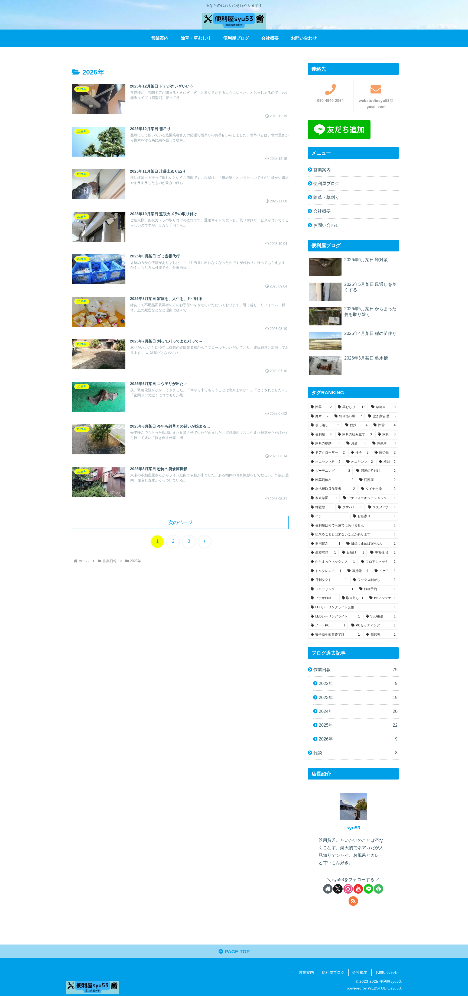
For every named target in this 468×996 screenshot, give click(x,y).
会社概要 (322, 211)
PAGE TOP (236, 951)
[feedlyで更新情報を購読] (378, 889)
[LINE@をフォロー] (368, 889)
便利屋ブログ (326, 183)
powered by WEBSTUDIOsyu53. (374, 988)
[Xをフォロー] (338, 889)
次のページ (180, 522)
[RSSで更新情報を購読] (353, 901)
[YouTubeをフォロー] (358, 889)
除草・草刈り (326, 197)
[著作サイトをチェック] (328, 889)
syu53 (353, 827)
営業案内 (322, 169)
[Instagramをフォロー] (348, 889)
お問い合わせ (326, 225)
